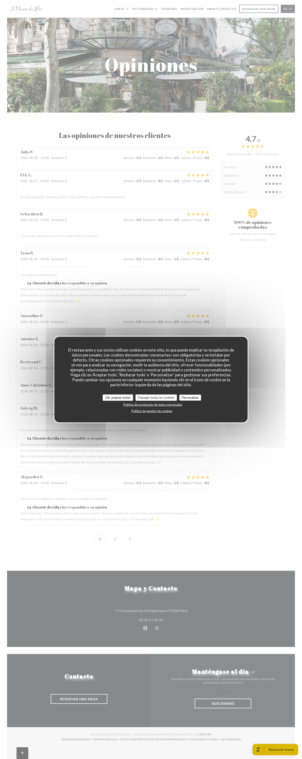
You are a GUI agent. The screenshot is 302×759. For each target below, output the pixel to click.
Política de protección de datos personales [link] (152, 405)
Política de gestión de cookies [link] (151, 411)
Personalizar (190, 397)
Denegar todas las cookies (156, 397)
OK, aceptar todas (117, 397)
